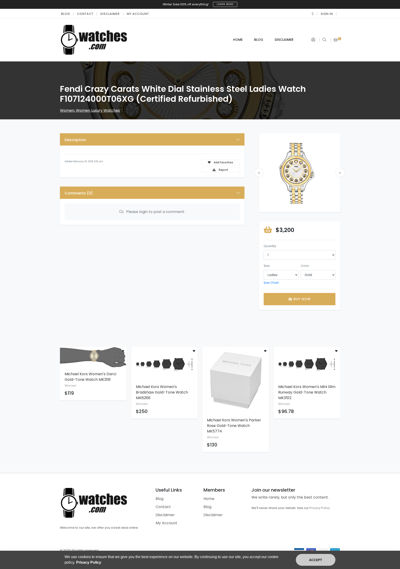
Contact (85, 14)
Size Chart (271, 283)
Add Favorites (223, 162)
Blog (65, 14)
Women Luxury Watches (98, 110)
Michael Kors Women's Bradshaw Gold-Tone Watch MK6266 (162, 392)
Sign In (327, 14)
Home (238, 39)
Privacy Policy (319, 508)
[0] (336, 39)
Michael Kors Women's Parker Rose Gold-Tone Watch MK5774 (234, 425)
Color (305, 266)
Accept (315, 560)
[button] (313, 14)
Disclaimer (110, 14)
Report (223, 170)
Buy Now (301, 299)
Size (267, 266)
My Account (138, 14)
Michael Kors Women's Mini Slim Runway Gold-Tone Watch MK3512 (306, 392)
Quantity (270, 246)
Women (67, 110)
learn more (225, 4)
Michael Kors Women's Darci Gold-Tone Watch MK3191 (90, 376)
